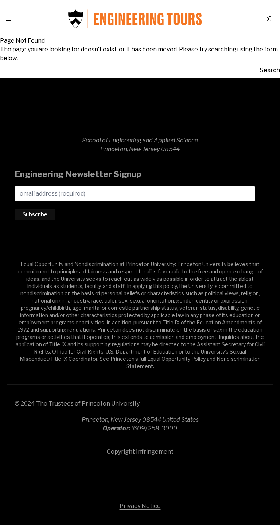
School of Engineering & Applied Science (140, 110)
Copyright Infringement (140, 451)
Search (270, 70)
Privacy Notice (140, 505)
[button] (10, 19)
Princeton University (140, 475)
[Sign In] (265, 19)
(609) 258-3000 (154, 428)
